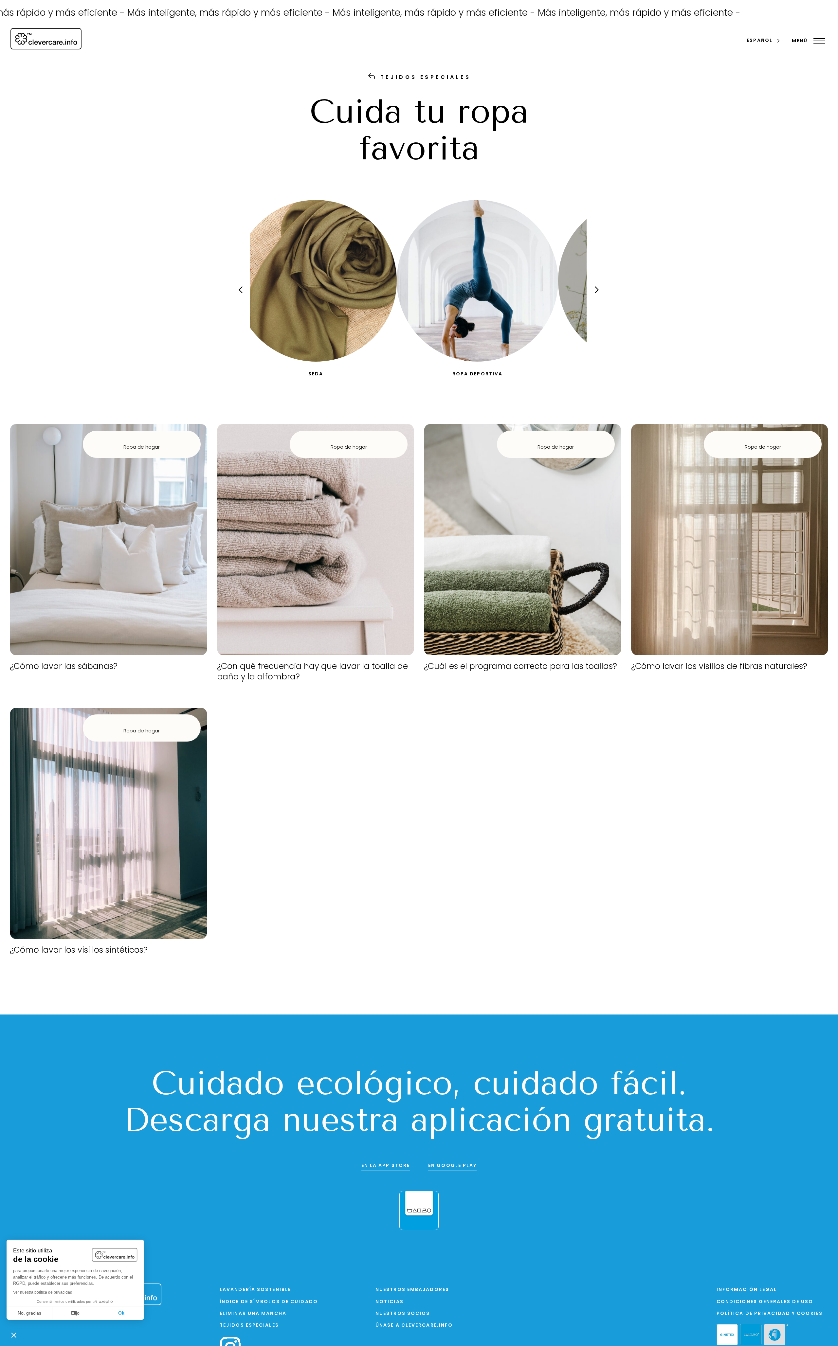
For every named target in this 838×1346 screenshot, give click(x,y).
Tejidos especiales (249, 1325)
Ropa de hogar (141, 447)
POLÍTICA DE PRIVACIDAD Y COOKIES (770, 1313)
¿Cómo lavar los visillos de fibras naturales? (719, 667)
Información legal (747, 1289)
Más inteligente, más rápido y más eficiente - (166, 13)
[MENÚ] (817, 41)
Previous (244, 295)
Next (590, 295)
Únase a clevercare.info (414, 1325)
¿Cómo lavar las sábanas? (64, 667)
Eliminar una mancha (253, 1313)
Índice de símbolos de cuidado (269, 1302)
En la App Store (385, 1165)
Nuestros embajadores (412, 1289)
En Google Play (452, 1165)
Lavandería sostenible (255, 1289)
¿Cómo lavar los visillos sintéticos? (79, 950)
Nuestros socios (402, 1313)
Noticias (389, 1302)
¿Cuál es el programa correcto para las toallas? (520, 667)
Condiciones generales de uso (765, 1302)
